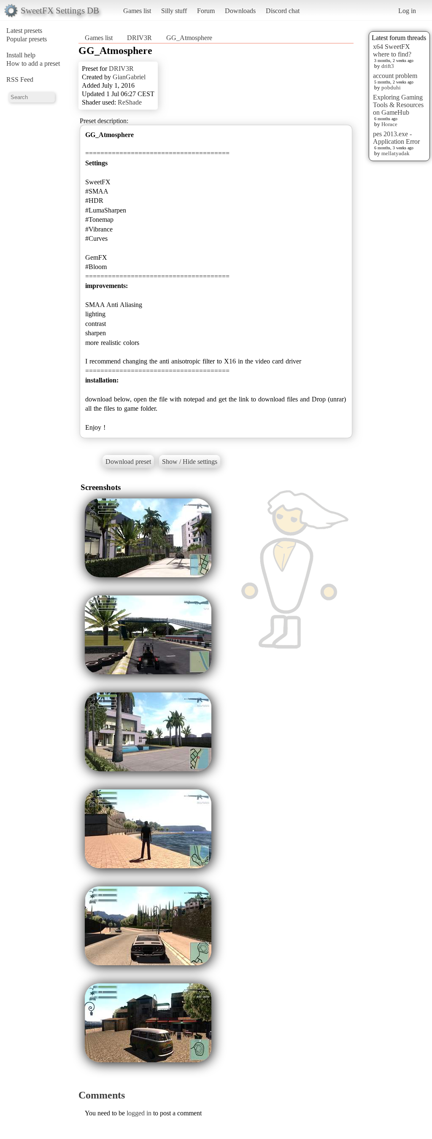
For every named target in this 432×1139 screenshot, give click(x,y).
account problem (395, 75)
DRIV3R (139, 37)
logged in (139, 1113)
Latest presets (24, 30)
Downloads (240, 10)
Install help (20, 55)
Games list (137, 10)
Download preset (128, 461)
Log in (407, 10)
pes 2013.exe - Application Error (396, 137)
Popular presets (26, 39)
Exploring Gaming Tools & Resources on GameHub (398, 105)
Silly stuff (174, 10)
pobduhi (391, 87)
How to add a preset (33, 63)
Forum (206, 10)
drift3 (387, 66)
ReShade (130, 102)
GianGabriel (129, 77)
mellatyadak (395, 153)
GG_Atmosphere (189, 37)
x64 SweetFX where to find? (392, 50)
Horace (389, 124)
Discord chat (283, 10)
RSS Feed (19, 79)
